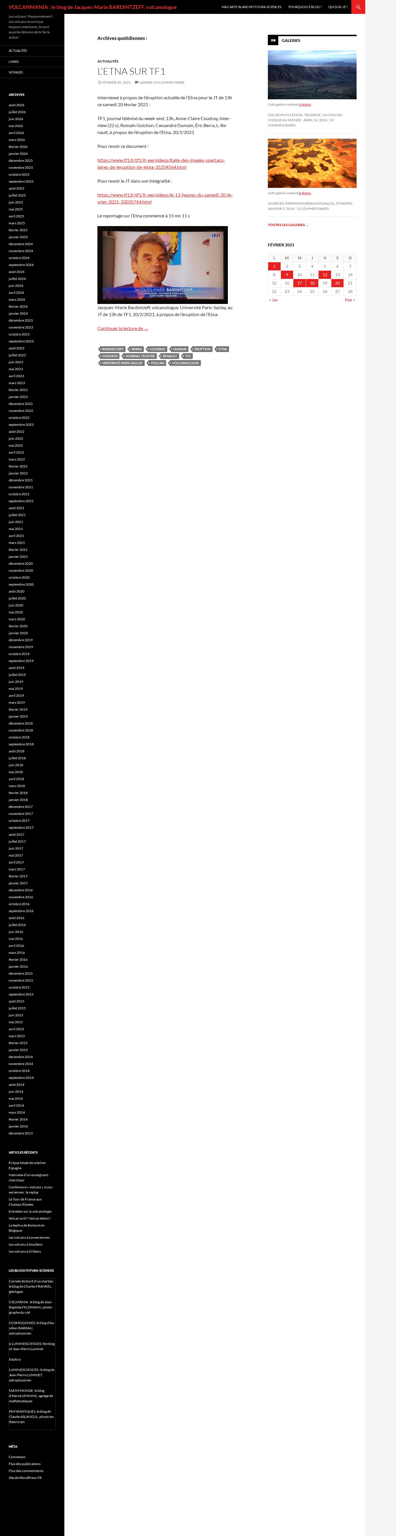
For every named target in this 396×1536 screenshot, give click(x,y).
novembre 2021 (21, 487)
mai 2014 (16, 1098)
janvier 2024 (18, 313)
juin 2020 (16, 605)
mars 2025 (17, 223)
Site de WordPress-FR (25, 1477)
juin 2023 (16, 362)
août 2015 (16, 1001)
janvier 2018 (18, 800)
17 (299, 283)
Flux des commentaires (26, 1471)
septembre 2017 (21, 827)
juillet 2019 (17, 674)
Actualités (108, 61)
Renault (170, 356)
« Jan (273, 299)
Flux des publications (25, 1464)
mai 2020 (16, 612)
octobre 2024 (19, 258)
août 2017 (16, 834)
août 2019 (16, 668)
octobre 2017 (19, 820)
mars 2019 (17, 702)
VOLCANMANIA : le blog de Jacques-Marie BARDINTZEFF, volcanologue (93, 7)
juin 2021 (16, 522)
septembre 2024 (21, 265)
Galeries (291, 40)
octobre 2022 (19, 417)
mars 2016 (17, 952)
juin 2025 (16, 202)
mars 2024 (17, 299)
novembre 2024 (21, 251)
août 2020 (16, 591)
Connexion (17, 1457)
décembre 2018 (21, 723)
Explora (15, 1359)
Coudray (157, 349)
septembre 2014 (21, 1077)
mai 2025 (16, 209)
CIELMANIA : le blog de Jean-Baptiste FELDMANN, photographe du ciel (31, 1307)
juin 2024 (16, 285)
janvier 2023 (18, 397)
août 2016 (16, 918)
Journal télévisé (140, 356)
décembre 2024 (21, 244)
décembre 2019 (21, 640)
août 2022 (16, 431)
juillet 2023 (17, 355)
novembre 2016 (21, 897)
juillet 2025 (17, 195)
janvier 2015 (18, 1050)
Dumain (179, 349)
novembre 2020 (21, 570)
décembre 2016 (21, 890)
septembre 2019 (21, 661)
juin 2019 (16, 681)
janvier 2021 (18, 556)
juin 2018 (16, 765)
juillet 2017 (17, 841)
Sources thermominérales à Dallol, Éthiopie (310, 203)
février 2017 (18, 876)
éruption (202, 349)
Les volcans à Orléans (25, 1251)
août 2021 (16, 508)
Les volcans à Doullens (25, 1244)
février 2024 (18, 306)
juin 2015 (16, 1015)
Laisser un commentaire (162, 82)
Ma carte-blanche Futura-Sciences (251, 7)
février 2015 (18, 1043)
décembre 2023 (21, 320)
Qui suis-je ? (338, 7)
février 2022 (18, 466)
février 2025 (18, 230)
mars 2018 (17, 786)
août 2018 (16, 751)
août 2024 (16, 272)
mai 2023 (16, 369)
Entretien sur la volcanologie (30, 1211)
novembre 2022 (21, 410)
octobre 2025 (19, 174)
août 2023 (16, 348)
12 (325, 274)
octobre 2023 (19, 334)
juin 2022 (16, 438)
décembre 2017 (21, 806)
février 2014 (18, 1119)
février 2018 (18, 793)
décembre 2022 (21, 404)
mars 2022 (17, 459)
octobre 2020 (19, 577)
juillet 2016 (17, 925)
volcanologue (185, 363)
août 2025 (16, 188)
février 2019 (18, 709)
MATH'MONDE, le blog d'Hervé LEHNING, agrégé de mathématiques (31, 1395)
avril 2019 (16, 695)
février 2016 (18, 959)
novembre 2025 (21, 167)
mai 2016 (16, 938)
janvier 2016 (18, 966)
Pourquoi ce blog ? (304, 7)
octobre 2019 (19, 654)
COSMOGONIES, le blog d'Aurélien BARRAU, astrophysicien (32, 1328)
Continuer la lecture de (122, 328)
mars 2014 (17, 1112)
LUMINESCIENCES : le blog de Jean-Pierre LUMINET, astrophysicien (32, 1375)
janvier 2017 (18, 883)
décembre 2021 (21, 480)
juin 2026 (16, 119)
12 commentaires (313, 208)
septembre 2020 (21, 584)
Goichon (109, 356)
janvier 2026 (18, 153)
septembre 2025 (21, 181)
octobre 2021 (19, 494)
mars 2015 (17, 1036)
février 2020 (18, 626)
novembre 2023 (21, 327)
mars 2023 (17, 383)
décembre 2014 (21, 1057)
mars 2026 (17, 140)
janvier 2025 (18, 237)
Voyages (16, 72)
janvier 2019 (18, 716)
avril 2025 (16, 216)
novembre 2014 (21, 1064)
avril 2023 (16, 376)
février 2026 (18, 146)
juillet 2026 (17, 112)
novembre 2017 (21, 813)
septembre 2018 (21, 744)
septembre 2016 (21, 911)
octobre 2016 (19, 904)
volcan (157, 363)
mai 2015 (16, 1022)
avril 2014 (16, 1105)
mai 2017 (16, 855)
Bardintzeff (112, 349)
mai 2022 (16, 445)
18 (312, 283)
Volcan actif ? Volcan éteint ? (30, 1218)
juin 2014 (16, 1091)
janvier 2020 (18, 633)
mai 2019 (16, 688)
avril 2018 (16, 779)
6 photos (305, 104)
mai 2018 (16, 772)
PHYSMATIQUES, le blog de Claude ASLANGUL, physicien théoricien (31, 1416)
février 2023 (18, 390)
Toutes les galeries (288, 225)
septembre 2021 (21, 501)
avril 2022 (16, 452)
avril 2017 (16, 862)
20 (337, 283)
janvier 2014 (18, 1126)
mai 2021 (16, 529)
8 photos (305, 193)
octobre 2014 (19, 1070)
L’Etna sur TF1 (131, 71)
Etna (223, 349)
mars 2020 (17, 619)
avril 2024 (16, 292)
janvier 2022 (18, 473)
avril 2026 (16, 133)
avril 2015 (16, 1029)
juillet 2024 (17, 278)
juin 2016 (16, 932)
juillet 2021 (17, 515)
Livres (14, 61)
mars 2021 (17, 542)
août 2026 (16, 105)
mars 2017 (17, 869)
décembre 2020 (21, 563)
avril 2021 (16, 536)
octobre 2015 (19, 987)
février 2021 (18, 549)
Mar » (350, 299)
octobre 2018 (19, 737)
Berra (137, 349)
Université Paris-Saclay (122, 363)
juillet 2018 (17, 758)
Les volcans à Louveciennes (29, 1237)
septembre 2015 (21, 994)
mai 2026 (16, 126)
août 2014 (16, 1084)
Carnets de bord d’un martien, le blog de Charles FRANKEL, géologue (31, 1286)
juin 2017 (16, 848)
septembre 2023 (21, 341)
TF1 (188, 356)
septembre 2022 (21, 424)
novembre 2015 (21, 980)
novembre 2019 (21, 647)
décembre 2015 (21, 973)
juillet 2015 (17, 1008)
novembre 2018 (21, 730)
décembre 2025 (21, 160)
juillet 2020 (17, 598)
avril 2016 (16, 945)
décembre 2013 (21, 1133)
